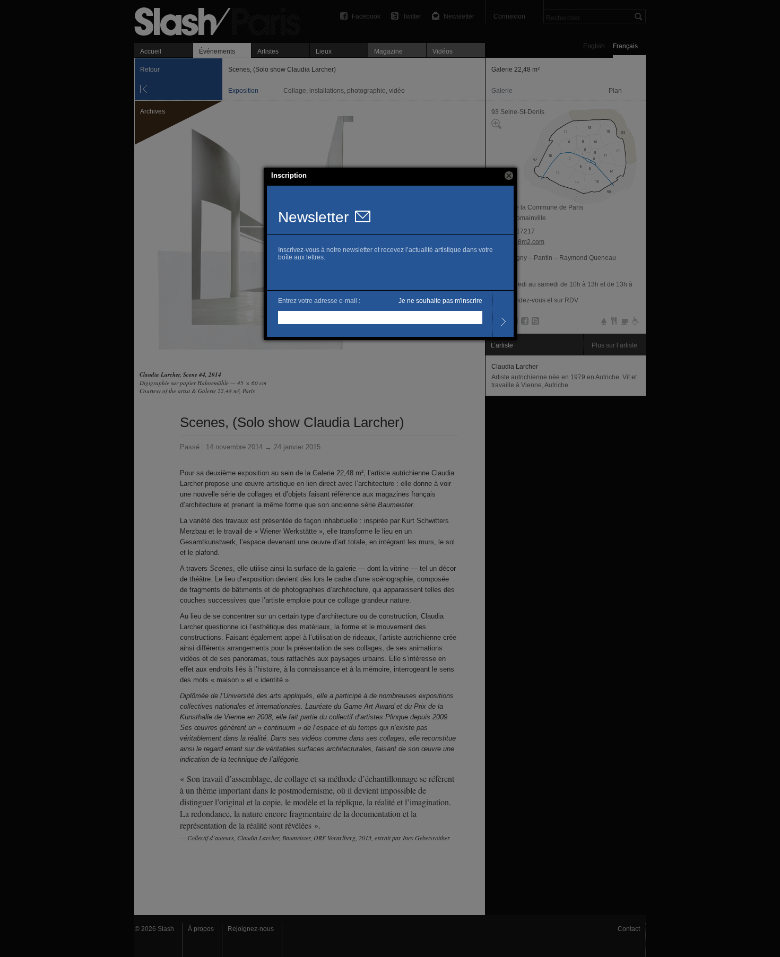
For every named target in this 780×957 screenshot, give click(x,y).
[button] (509, 175)
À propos (201, 929)
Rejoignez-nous (251, 929)
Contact (629, 929)
